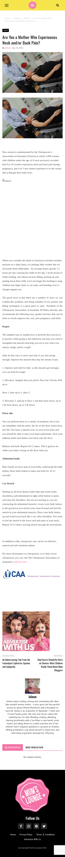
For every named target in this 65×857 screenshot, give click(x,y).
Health (5, 30)
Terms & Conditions (45, 834)
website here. (20, 561)
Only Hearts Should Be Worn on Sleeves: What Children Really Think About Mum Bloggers (50, 665)
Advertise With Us (32, 839)
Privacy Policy (26, 834)
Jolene (8, 48)
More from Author (34, 747)
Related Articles (13, 747)
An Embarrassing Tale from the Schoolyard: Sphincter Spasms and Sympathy (16, 663)
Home (13, 834)
